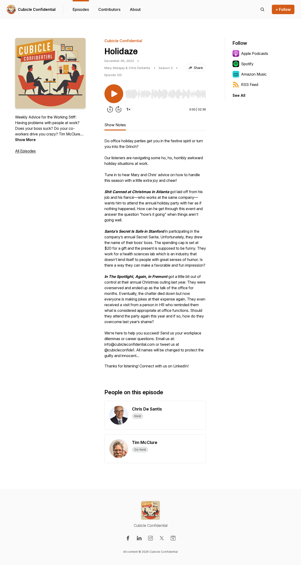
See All (239, 95)
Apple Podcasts (254, 53)
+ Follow (283, 9)
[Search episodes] (262, 9)
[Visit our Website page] (173, 538)
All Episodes (25, 151)
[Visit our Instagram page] (150, 538)
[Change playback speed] (128, 109)
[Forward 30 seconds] (118, 109)
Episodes (81, 9)
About (135, 9)
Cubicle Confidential (36, 9)
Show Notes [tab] (115, 124)
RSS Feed (249, 84)
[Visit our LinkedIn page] (139, 538)
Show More (25, 139)
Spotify (247, 63)
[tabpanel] (155, 256)
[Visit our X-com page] (161, 538)
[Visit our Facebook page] (128, 538)
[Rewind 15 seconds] (110, 109)
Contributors (109, 9)
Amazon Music (254, 74)
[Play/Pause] (113, 93)
